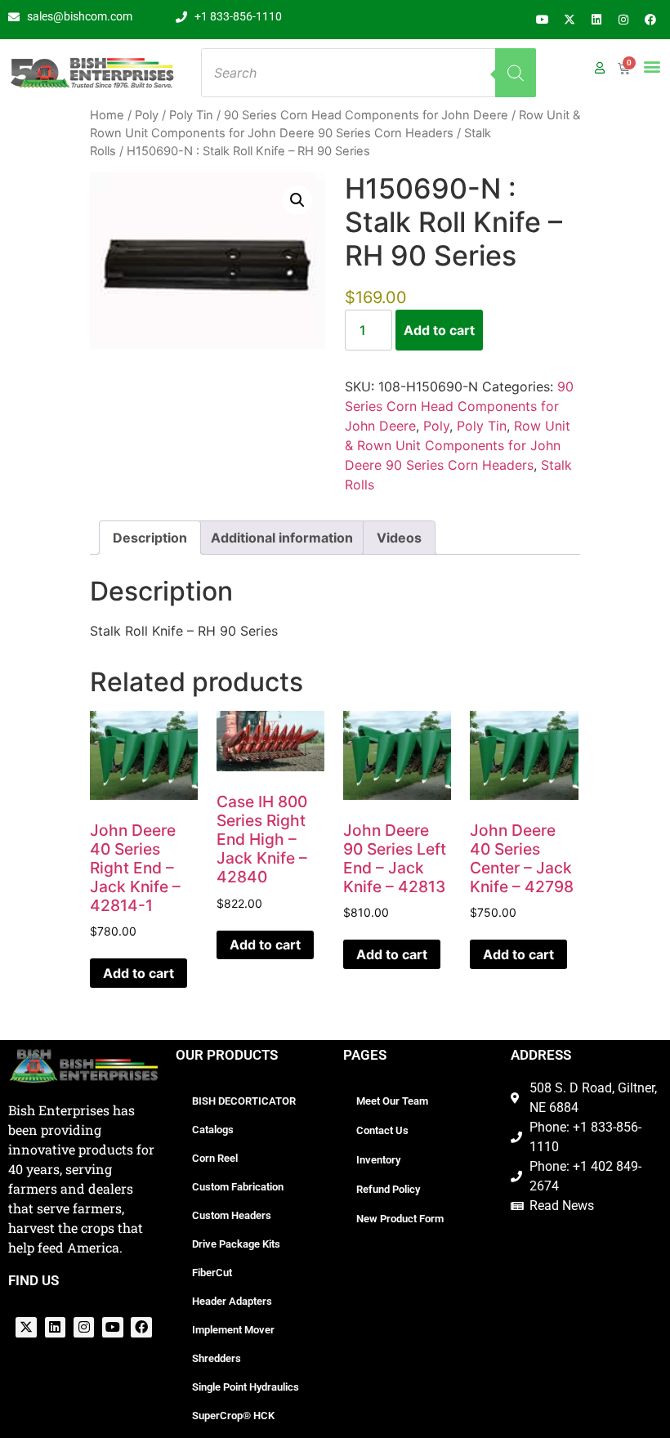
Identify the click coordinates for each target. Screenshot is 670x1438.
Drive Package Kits (236, 1244)
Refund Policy (388, 1189)
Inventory (378, 1160)
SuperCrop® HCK (233, 1415)
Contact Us (382, 1130)
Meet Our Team (392, 1101)
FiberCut (212, 1272)
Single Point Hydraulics (245, 1387)
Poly (147, 115)
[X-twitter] (569, 19)
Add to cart (439, 330)
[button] (651, 65)
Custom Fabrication (238, 1187)
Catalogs (213, 1129)
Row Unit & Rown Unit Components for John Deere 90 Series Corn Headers (457, 445)
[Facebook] (650, 19)
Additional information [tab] (282, 537)
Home (107, 115)
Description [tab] (150, 537)
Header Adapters (232, 1301)
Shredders (216, 1358)
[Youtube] (542, 19)
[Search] (515, 72)
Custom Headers (231, 1215)
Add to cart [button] (138, 973)
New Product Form (400, 1218)
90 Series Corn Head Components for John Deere (366, 115)
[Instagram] (623, 19)
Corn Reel (215, 1158)
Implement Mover (233, 1330)
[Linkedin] (596, 19)
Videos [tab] (399, 537)
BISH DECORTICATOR (244, 1101)
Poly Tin (191, 115)
